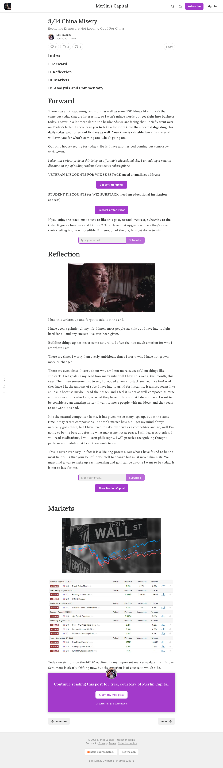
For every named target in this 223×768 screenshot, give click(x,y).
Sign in (212, 6)
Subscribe (194, 6)
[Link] (43, 55)
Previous (61, 721)
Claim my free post (111, 694)
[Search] (172, 6)
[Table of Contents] (3, 384)
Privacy (102, 743)
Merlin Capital (64, 35)
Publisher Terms (125, 739)
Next (164, 721)
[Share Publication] (180, 6)
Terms (112, 743)
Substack (94, 760)
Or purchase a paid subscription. (111, 703)
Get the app (129, 752)
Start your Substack (102, 752)
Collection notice (127, 743)
